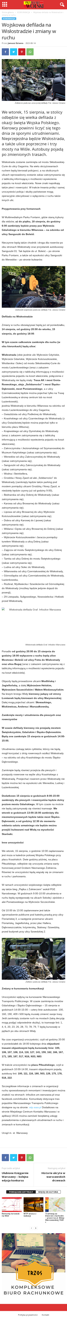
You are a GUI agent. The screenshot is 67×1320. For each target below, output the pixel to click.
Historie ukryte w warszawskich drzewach (53, 1176)
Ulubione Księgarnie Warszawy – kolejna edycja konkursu (15, 1176)
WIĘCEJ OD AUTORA (48, 1192)
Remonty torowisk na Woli (10, 1214)
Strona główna (8, 12)
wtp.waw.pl (35, 1107)
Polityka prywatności (28, 1314)
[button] (61, 5)
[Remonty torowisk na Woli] (12, 1204)
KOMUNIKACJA (23, 12)
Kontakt (45, 1314)
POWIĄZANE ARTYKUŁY (21, 1192)
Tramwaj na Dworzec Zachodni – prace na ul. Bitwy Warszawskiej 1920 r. (54, 1217)
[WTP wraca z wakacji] (34, 1204)
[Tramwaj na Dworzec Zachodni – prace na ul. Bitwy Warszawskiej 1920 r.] (55, 1204)
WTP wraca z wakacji (30, 1214)
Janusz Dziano (15, 43)
